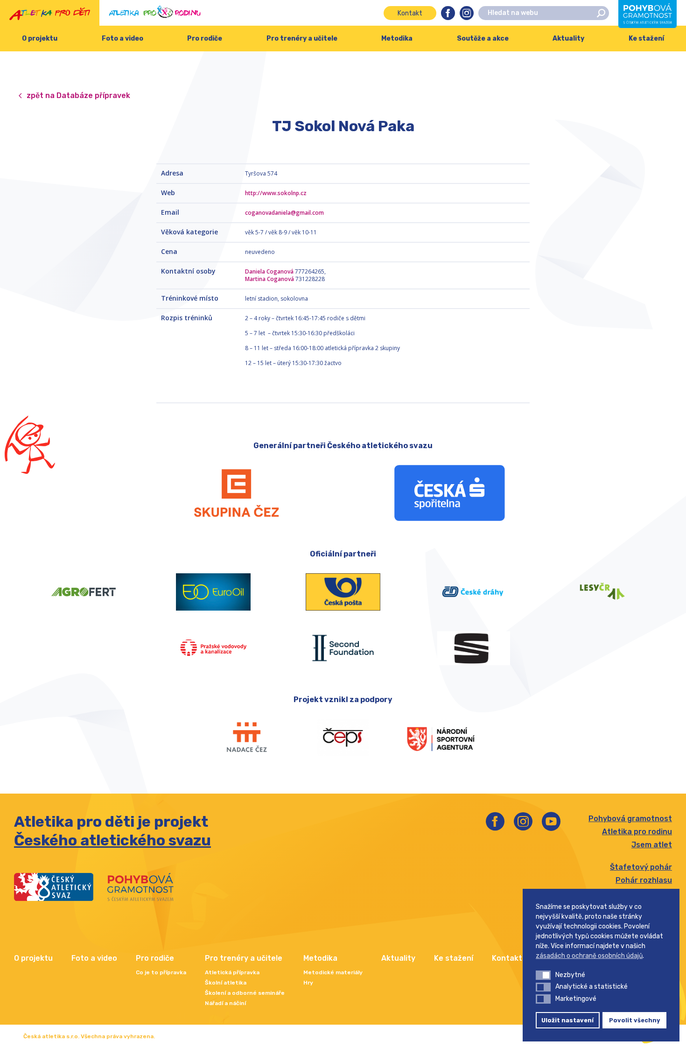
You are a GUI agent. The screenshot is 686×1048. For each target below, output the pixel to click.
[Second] (343, 648)
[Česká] (450, 493)
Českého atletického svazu (112, 840)
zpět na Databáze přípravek (78, 95)
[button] (543, 975)
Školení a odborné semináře (245, 993)
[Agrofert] (83, 592)
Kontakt (410, 13)
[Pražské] (213, 648)
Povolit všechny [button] (634, 1020)
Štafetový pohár (641, 867)
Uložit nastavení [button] (567, 1020)
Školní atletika (225, 982)
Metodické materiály (333, 972)
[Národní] (440, 737)
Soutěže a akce (483, 38)
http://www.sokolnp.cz (276, 193)
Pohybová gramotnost (630, 818)
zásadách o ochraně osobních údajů (589, 956)
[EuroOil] (213, 592)
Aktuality (568, 38)
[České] (473, 592)
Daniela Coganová (269, 271)
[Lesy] (602, 592)
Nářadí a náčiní (225, 1003)
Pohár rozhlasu (644, 880)
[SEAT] (473, 648)
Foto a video (122, 38)
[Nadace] (246, 737)
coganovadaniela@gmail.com (284, 213)
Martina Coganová (269, 279)
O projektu (39, 38)
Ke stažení (453, 958)
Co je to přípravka (161, 972)
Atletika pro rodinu (637, 831)
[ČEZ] (236, 493)
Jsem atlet (651, 844)
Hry (308, 982)
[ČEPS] (343, 737)
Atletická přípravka (232, 972)
